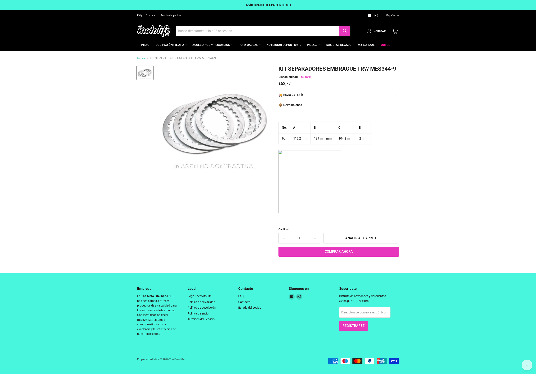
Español (391, 15)
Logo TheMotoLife (199, 296)
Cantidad (283, 229)
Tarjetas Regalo (338, 45)
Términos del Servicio (201, 319)
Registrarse (354, 326)
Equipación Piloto (170, 45)
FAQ (139, 15)
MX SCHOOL (366, 45)
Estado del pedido (171, 15)
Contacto (151, 15)
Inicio (145, 45)
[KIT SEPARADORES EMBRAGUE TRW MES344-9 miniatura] (145, 73)
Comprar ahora (339, 252)
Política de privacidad (201, 302)
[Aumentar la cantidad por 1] (315, 238)
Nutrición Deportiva (283, 45)
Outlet (386, 45)
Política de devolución (202, 307)
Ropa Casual (249, 45)
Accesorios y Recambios (211, 45)
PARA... (312, 45)
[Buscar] (344, 31)
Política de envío (198, 313)
